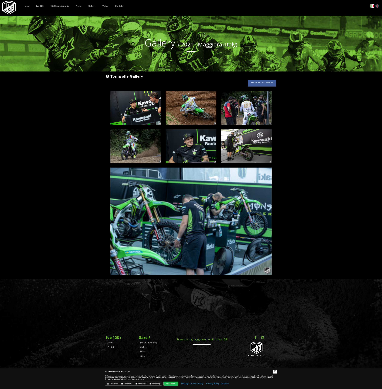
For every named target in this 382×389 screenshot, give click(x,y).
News (78, 6)
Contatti (119, 6)
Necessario (113, 384)
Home (26, 6)
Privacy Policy (249, 361)
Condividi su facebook (262, 83)
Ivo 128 (40, 6)
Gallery (92, 6)
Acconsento (170, 383)
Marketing (156, 384)
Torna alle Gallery (126, 76)
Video (105, 6)
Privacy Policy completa (217, 383)
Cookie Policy (264, 361)
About (110, 342)
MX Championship (59, 6)
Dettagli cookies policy (192, 383)
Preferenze (128, 384)
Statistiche (142, 384)
